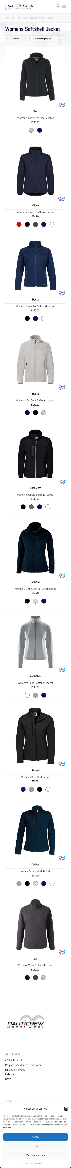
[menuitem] (56, 6)
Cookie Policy (28, 1163)
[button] (66, 1108)
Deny (35, 1146)
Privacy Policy (40, 1163)
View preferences (35, 1155)
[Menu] (64, 7)
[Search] (56, 6)
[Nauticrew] (29, 6)
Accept (35, 1136)
